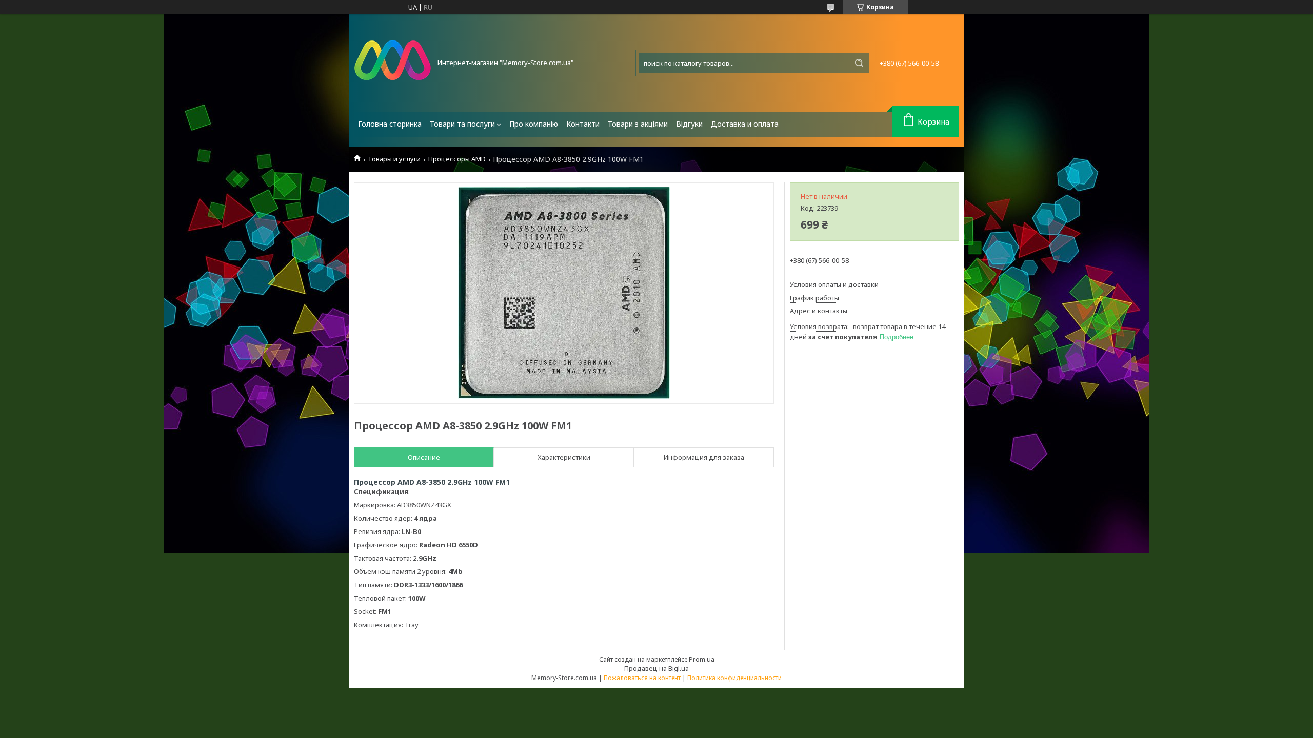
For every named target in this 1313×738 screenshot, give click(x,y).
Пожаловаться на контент (642, 677)
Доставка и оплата (745, 124)
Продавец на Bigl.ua (656, 668)
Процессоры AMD (457, 159)
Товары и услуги (394, 159)
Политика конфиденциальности (734, 677)
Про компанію (533, 124)
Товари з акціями (638, 124)
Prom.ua (701, 659)
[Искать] (859, 63)
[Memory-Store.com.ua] (392, 63)
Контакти (583, 124)
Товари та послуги (462, 124)
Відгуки (689, 124)
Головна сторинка (390, 124)
